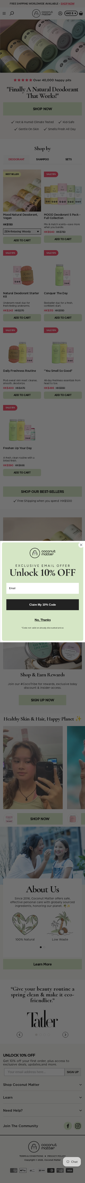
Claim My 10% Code (42, 604)
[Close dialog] (81, 544)
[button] (42, 620)
